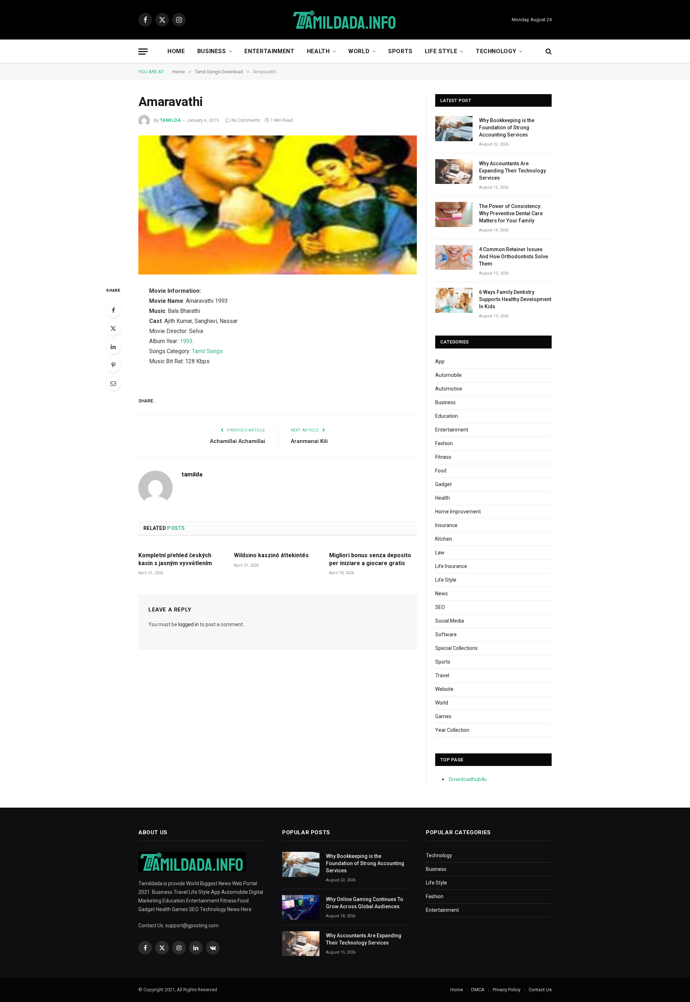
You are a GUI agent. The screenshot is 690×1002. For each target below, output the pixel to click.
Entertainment (269, 51)
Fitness (443, 457)
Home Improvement (458, 511)
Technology (496, 51)
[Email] (113, 383)
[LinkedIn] (113, 347)
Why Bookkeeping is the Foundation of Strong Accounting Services (506, 127)
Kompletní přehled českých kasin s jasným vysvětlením (175, 559)
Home (176, 51)
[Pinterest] (113, 365)
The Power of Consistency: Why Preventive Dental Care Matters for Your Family (511, 213)
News (441, 593)
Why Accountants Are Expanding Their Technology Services (512, 171)
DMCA (477, 989)
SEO (440, 607)
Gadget (443, 484)
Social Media (449, 621)
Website (444, 689)
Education (446, 416)
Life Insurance (451, 566)
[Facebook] (113, 310)
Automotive (448, 389)
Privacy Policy (506, 989)
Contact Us (540, 989)
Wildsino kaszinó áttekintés (271, 555)
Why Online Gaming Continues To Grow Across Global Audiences (364, 902)
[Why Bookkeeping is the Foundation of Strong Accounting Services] (454, 128)
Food (440, 471)
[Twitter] (113, 328)
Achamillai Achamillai (237, 441)
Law (440, 552)
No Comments (245, 120)
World (358, 51)
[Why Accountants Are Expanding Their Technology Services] (454, 171)
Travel (442, 675)
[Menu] (143, 51)
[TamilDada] (345, 20)
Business (211, 51)
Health (318, 51)
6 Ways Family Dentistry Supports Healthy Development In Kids (515, 299)
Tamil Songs (207, 351)
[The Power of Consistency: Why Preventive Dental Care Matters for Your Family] (454, 214)
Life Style (441, 51)
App (440, 361)
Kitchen (443, 539)
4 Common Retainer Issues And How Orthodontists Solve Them (513, 256)
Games (443, 716)
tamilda (170, 120)
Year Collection (452, 730)
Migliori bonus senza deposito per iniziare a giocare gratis (370, 559)
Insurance (446, 525)
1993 (186, 341)
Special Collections (456, 648)
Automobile (448, 375)
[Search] (548, 51)
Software (446, 634)
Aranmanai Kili (309, 441)
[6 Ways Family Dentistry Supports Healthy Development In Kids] (454, 300)
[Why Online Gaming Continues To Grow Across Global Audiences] (300, 907)
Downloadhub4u (468, 779)
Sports (400, 51)
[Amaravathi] (277, 205)
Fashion (444, 443)
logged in (188, 624)
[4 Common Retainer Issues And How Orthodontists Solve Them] (454, 257)
